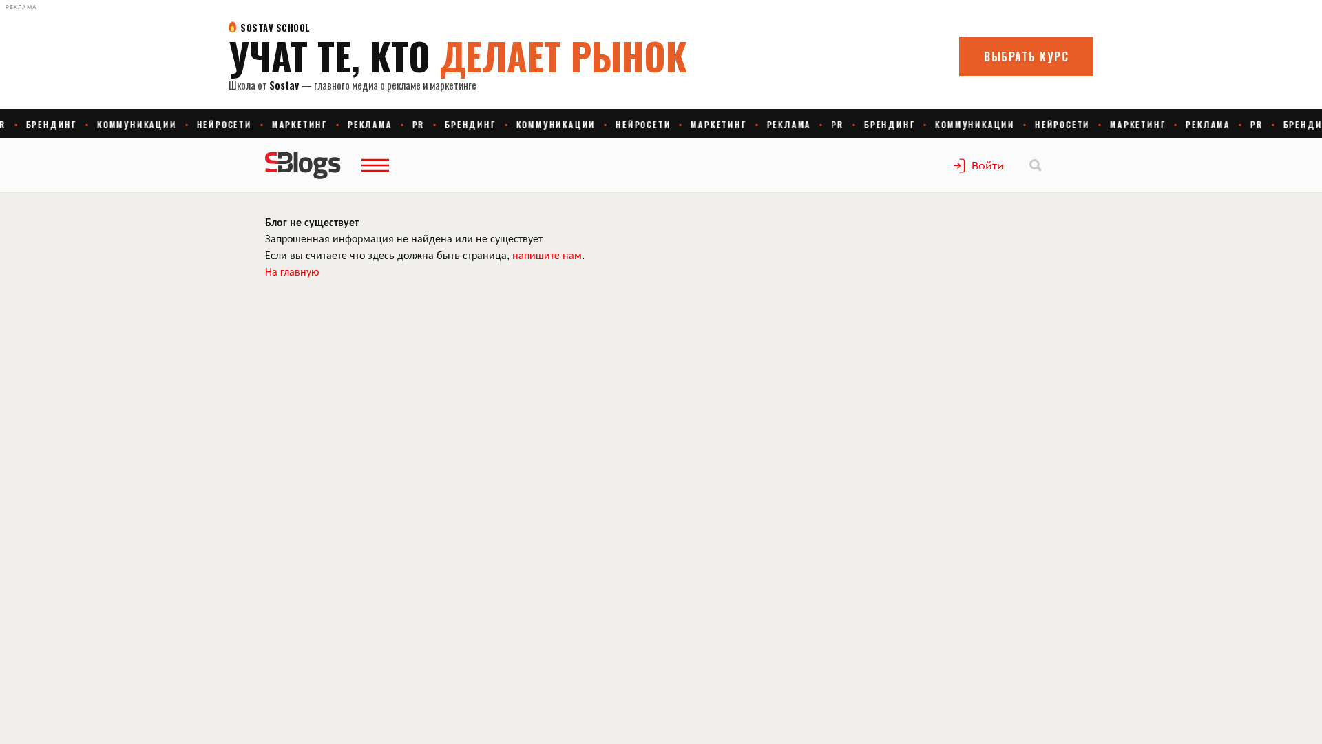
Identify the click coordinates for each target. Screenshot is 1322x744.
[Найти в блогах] (1035, 165)
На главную (292, 271)
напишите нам (547, 254)
